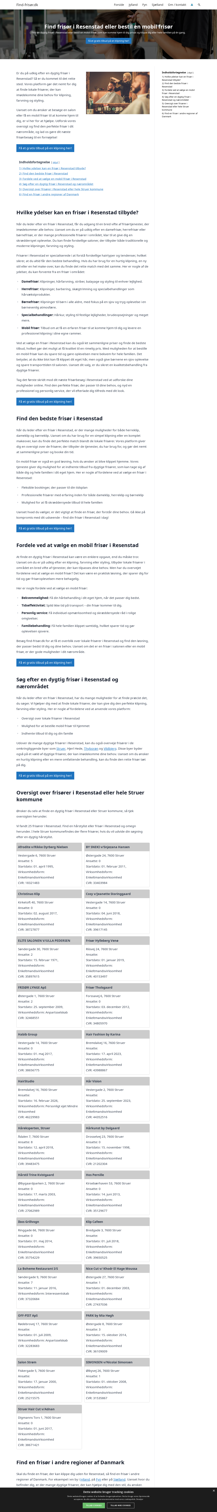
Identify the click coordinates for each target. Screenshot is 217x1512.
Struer (61, 748)
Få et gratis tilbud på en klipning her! (108, 40)
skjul (55, 162)
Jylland (133, 5)
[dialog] (108, 1500)
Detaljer (139, 1499)
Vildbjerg (110, 748)
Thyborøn (91, 748)
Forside (119, 5)
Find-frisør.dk (27, 4)
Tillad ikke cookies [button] (121, 1505)
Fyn (144, 5)
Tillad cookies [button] (94, 1505)
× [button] (214, 1491)
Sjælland (157, 5)
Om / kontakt (177, 5)
